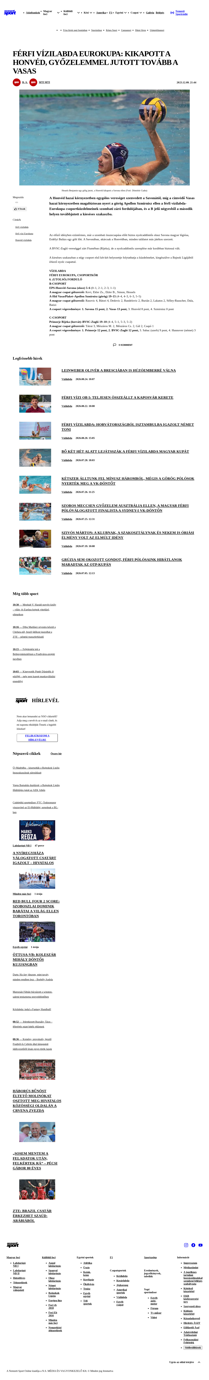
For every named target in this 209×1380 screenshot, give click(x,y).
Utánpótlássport (157, 30)
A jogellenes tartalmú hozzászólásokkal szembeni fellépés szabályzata (193, 1278)
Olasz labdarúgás (54, 1279)
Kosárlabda (122, 1280)
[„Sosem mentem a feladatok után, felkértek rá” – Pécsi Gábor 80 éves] (37, 1141)
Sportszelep (150, 1257)
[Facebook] (193, 1245)
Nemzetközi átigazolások (55, 1329)
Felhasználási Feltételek (191, 1341)
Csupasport (126, 30)
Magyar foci (13, 1257)
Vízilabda (67, 379)
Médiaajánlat (191, 1267)
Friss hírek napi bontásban (75, 30)
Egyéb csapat (119, 1303)
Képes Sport (111, 30)
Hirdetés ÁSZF (192, 1323)
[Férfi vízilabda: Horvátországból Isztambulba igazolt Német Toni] (35, 438)
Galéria (150, 12)
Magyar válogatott (18, 1288)
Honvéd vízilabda (23, 240)
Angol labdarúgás (54, 1264)
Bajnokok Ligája (53, 1294)
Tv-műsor (156, 1312)
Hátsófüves (19, 1278)
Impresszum (190, 1263)
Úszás (86, 1267)
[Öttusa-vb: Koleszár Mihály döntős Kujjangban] (37, 941)
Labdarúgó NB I (22, 845)
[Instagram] (186, 1245)
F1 (110, 12)
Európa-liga (55, 1300)
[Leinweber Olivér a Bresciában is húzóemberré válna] (35, 384)
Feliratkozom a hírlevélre (37, 737)
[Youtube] (200, 1245)
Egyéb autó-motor (154, 1300)
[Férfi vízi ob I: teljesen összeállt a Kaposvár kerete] (35, 411)
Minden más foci (22, 893)
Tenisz (86, 1288)
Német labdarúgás (54, 1287)
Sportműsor (96, 30)
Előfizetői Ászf (191, 1327)
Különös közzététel (189, 1312)
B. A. (25, 82)
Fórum (154, 1308)
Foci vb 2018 (52, 1306)
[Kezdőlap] (10, 12)
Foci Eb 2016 (52, 1314)
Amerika (101, 12)
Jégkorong (122, 1285)
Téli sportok (87, 1302)
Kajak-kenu (87, 1273)
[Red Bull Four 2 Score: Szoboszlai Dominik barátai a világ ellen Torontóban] (37, 887)
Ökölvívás (88, 1284)
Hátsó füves (140, 30)
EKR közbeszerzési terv (191, 1299)
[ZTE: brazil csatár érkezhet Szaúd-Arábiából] (37, 1198)
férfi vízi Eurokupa (24, 233)
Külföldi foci (49, 1257)
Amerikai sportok (121, 1291)
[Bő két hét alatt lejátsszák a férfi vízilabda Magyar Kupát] (35, 465)
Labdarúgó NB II (19, 1272)
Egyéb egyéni (20, 947)
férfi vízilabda (21, 227)
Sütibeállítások (193, 1347)
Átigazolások (20, 1282)
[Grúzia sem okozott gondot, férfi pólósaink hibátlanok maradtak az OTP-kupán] (35, 573)
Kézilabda (122, 1276)
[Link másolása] (16, 202)
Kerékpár (88, 1279)
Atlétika (87, 1263)
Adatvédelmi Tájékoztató (191, 1333)
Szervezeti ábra (192, 1306)
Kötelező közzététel (189, 1290)
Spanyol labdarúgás (54, 1272)
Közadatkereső (192, 1318)
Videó (154, 1317)
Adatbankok (33, 12)
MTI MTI (44, 82)
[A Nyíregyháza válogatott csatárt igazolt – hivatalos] (37, 839)
